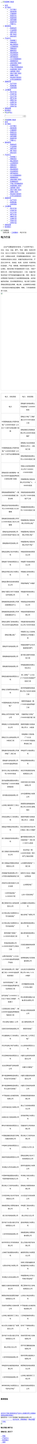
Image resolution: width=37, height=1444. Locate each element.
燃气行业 (13, 98)
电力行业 (13, 92)
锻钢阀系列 (13, 61)
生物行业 (13, 102)
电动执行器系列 (15, 77)
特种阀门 (13, 40)
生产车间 (13, 83)
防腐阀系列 (13, 65)
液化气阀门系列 (15, 73)
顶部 (3, 1442)
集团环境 (13, 22)
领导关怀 (13, 32)
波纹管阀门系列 (15, 63)
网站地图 (32, 1419)
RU (11, 112)
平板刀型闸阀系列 (16, 67)
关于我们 (8, 7)
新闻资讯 (8, 26)
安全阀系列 (13, 55)
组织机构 (13, 11)
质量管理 (8, 81)
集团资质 (13, 18)
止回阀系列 (13, 46)
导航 (3, 1436)
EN (7, 112)
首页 (6, 5)
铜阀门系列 (13, 75)
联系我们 (8, 110)
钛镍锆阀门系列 (15, 69)
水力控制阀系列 (15, 59)
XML (4, 1421)
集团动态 (13, 28)
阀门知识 (13, 34)
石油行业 (13, 94)
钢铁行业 (13, 100)
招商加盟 (8, 108)
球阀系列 (13, 48)
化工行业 (13, 96)
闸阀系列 (13, 42)
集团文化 (13, 15)
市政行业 (13, 104)
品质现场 (13, 88)
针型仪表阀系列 (15, 79)
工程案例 (8, 90)
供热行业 (13, 106)
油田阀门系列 (14, 71)
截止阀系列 (13, 44)
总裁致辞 (13, 13)
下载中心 (12, 24)
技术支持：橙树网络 (20, 1419)
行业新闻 (13, 30)
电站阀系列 (13, 53)
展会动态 (13, 36)
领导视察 (13, 20)
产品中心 (8, 38)
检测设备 (13, 85)
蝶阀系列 (13, 50)
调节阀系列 (13, 57)
